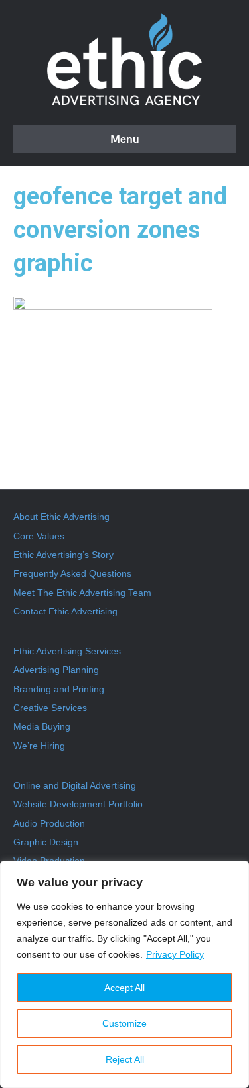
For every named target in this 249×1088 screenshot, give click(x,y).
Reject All (125, 1059)
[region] (124, 974)
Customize (124, 1023)
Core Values (38, 536)
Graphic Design (45, 842)
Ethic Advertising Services (67, 651)
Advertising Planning (56, 669)
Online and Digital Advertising (74, 785)
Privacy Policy (175, 954)
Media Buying (41, 726)
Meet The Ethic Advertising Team (82, 592)
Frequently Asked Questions (72, 573)
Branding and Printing (58, 689)
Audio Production (49, 823)
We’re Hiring (39, 745)
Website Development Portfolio (78, 804)
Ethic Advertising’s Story (63, 554)
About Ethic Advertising (61, 516)
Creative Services (50, 707)
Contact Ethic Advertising (65, 611)
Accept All (124, 987)
